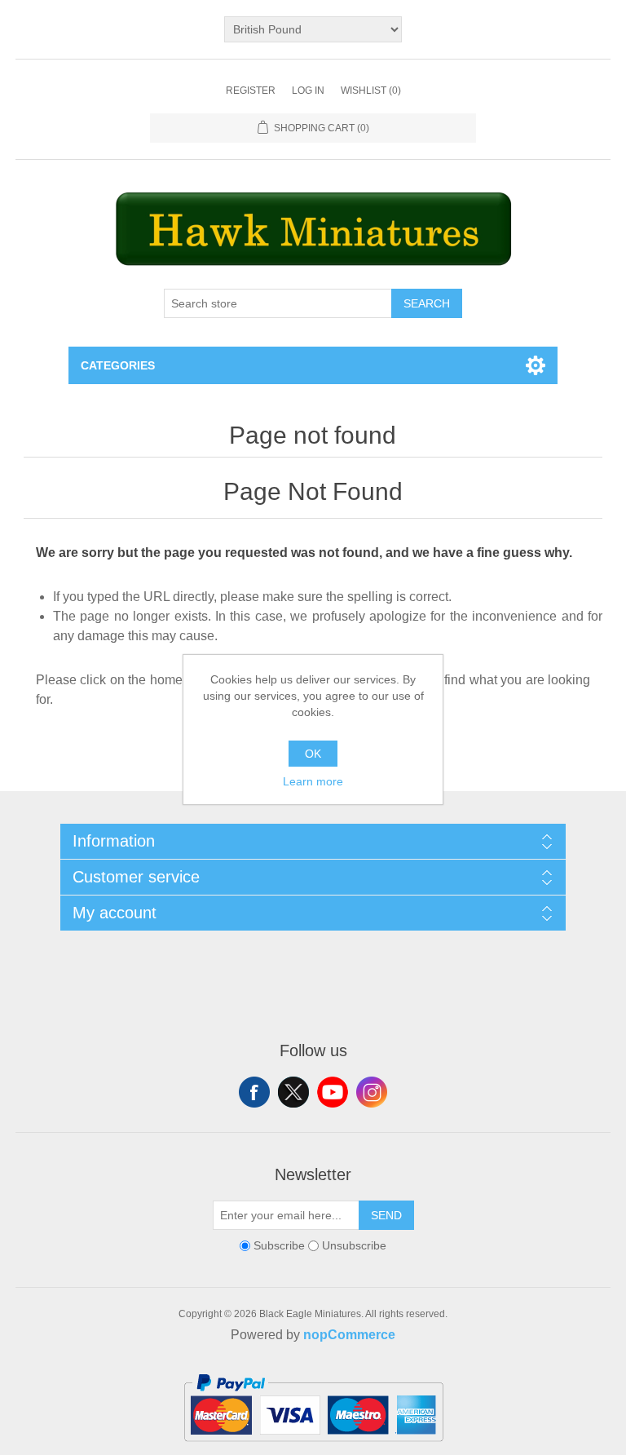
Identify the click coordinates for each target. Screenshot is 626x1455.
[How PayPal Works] (313, 1448)
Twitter (293, 1092)
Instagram (371, 1092)
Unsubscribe (354, 1245)
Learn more (313, 781)
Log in (308, 90)
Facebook (254, 1092)
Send (386, 1215)
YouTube (332, 1092)
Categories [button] (118, 365)
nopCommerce (349, 1335)
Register (251, 90)
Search (426, 303)
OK (313, 753)
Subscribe (279, 1245)
